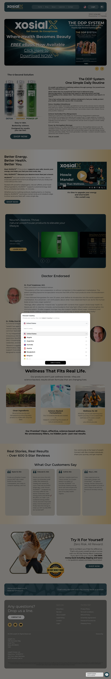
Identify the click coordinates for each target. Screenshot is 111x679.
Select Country (55, 362)
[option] (55, 334)
